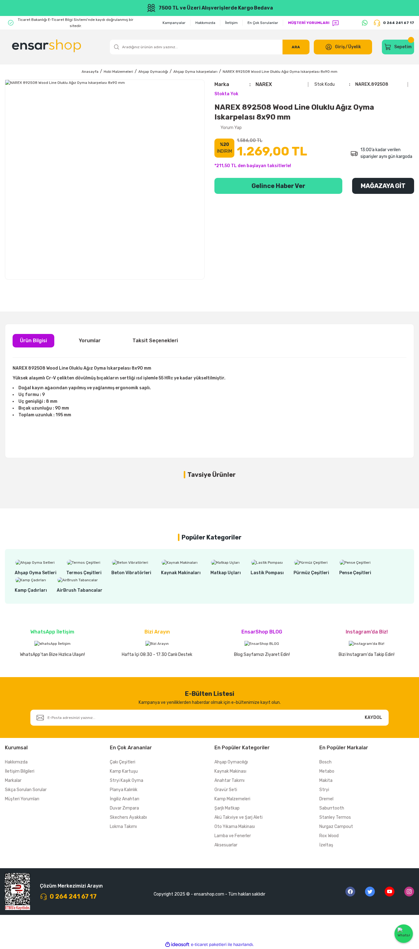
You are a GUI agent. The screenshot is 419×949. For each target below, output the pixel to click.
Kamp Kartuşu (124, 771)
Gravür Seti (225, 789)
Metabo (326, 771)
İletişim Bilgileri (19, 771)
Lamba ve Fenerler (232, 835)
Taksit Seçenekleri (155, 340)
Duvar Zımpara (124, 808)
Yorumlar (90, 340)
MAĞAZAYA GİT (383, 186)
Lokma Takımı (123, 826)
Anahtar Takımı (229, 780)
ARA (296, 47)
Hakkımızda (16, 762)
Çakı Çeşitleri (122, 762)
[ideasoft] (177, 944)
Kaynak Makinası (230, 771)
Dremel (326, 799)
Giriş (340, 46)
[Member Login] (329, 47)
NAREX (264, 84)
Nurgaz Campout (336, 826)
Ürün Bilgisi (33, 340)
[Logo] (47, 47)
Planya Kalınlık (123, 789)
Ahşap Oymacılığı (231, 762)
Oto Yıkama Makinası (234, 826)
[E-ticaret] (209, 944)
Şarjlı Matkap (227, 808)
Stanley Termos (335, 817)
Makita (326, 780)
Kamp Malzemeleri (232, 799)
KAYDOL (373, 717)
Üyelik (354, 46)
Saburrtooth (331, 808)
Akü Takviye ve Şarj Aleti (238, 817)
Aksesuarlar (225, 845)
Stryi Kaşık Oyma (126, 780)
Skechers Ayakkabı (128, 817)
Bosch (325, 762)
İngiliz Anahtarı (124, 799)
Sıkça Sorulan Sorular (26, 789)
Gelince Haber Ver (278, 186)
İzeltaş (326, 845)
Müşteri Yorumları (22, 799)
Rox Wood (329, 835)
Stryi (324, 789)
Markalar (13, 780)
